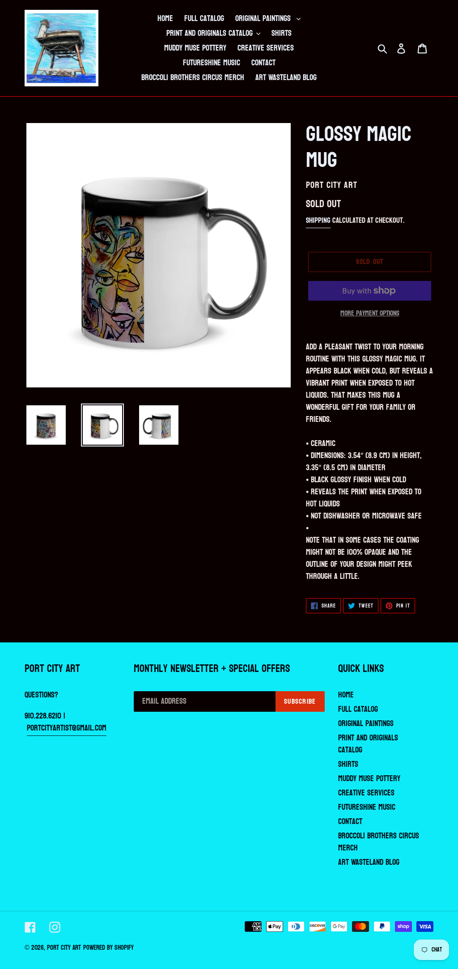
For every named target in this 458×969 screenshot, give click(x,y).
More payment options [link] (369, 313)
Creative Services (366, 793)
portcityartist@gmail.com (66, 728)
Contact (350, 821)
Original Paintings (366, 723)
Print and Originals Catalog (368, 744)
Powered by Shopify (108, 948)
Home (346, 695)
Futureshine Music (366, 807)
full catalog (358, 709)
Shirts (348, 764)
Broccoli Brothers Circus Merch (378, 842)
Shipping (318, 220)
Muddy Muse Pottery (369, 778)
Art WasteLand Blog (368, 862)
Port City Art (64, 948)
